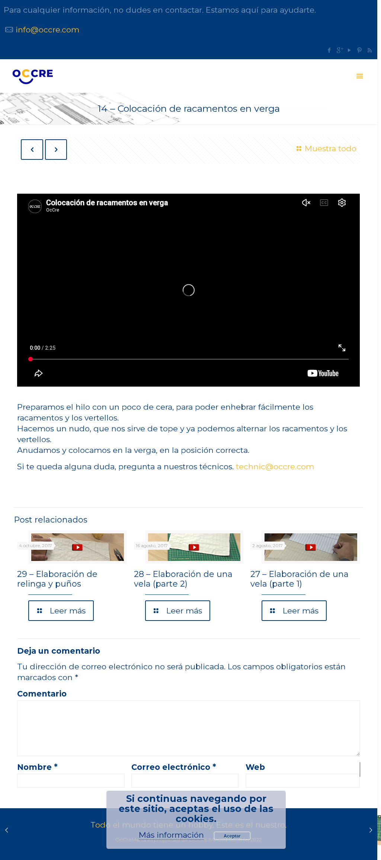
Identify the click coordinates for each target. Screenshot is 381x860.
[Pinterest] (360, 50)
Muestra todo (330, 148)
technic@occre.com (275, 466)
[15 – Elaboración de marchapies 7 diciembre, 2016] (370, 830)
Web (255, 767)
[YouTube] (349, 50)
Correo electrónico (173, 767)
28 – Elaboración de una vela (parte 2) (183, 579)
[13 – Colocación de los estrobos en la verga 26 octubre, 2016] (6, 830)
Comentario (42, 693)
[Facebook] (329, 50)
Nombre (37, 767)
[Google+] (339, 50)
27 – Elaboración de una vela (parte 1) (299, 579)
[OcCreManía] (32, 76)
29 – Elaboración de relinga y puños (57, 579)
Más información (171, 835)
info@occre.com (47, 29)
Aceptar (232, 835)
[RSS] (370, 50)
